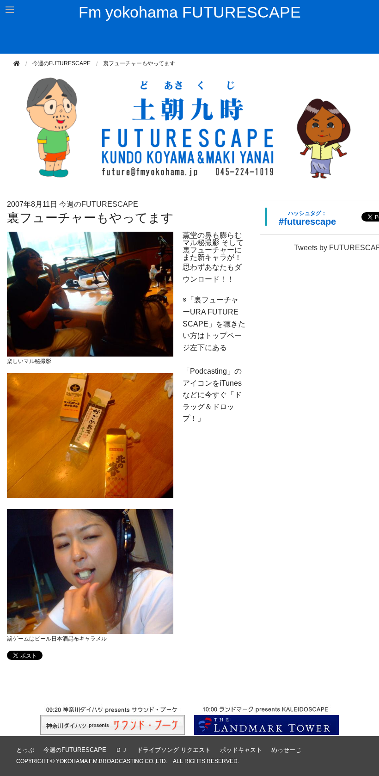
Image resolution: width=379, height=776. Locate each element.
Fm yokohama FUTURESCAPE (190, 12)
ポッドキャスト (241, 749)
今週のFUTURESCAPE (61, 63)
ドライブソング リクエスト (174, 749)
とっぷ (25, 749)
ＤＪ (122, 749)
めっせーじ (286, 749)
